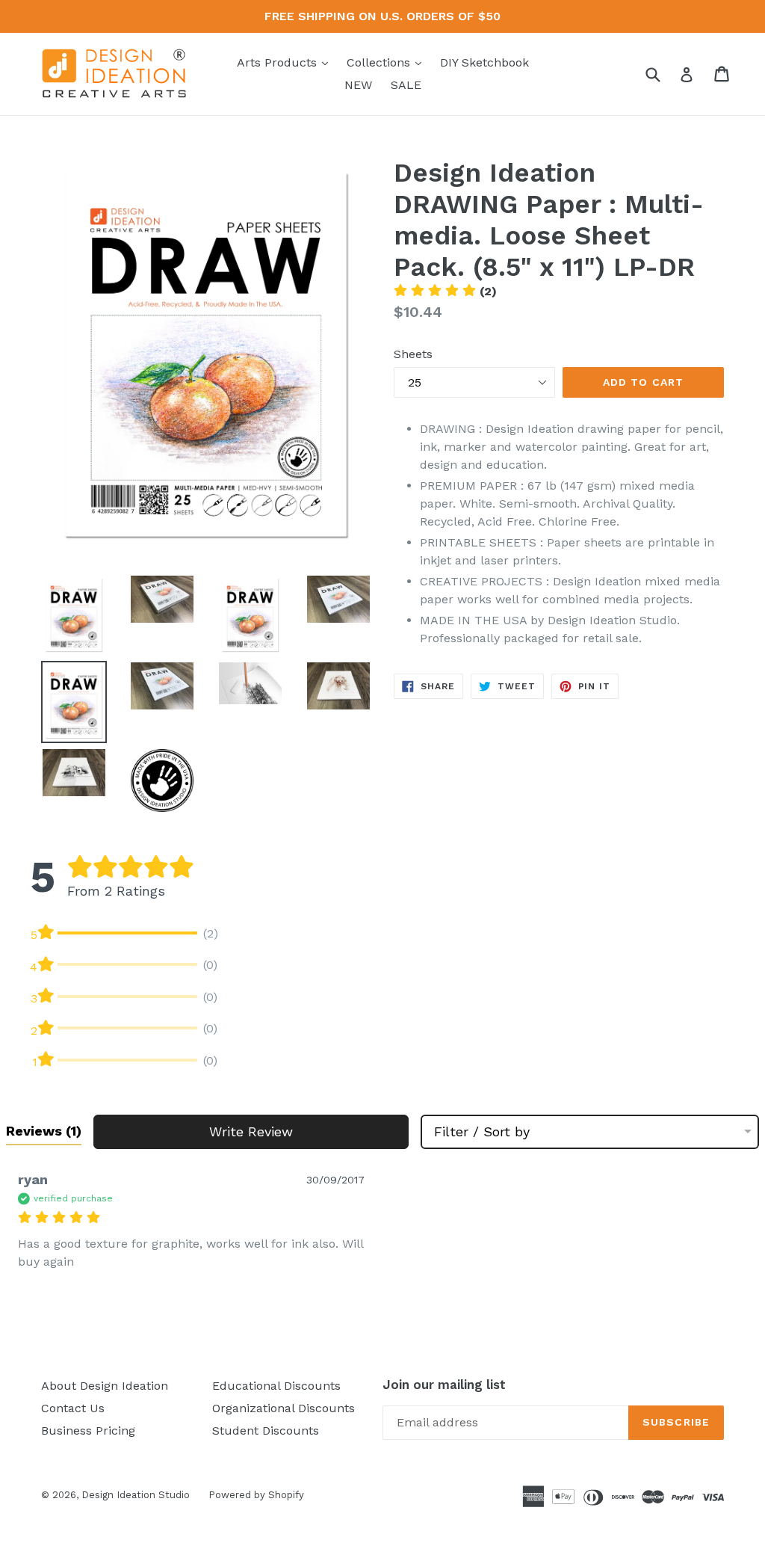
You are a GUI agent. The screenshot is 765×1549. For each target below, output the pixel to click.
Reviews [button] (43, 1131)
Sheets (413, 354)
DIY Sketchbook (484, 62)
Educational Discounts (276, 1386)
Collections (388, 62)
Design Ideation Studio (135, 1494)
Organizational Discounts (283, 1408)
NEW (358, 85)
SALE (406, 85)
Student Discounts (265, 1430)
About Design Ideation (104, 1386)
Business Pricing (88, 1430)
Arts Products (286, 62)
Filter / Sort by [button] (482, 1132)
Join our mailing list (444, 1384)
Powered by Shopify (256, 1494)
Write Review (251, 1131)
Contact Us (73, 1408)
